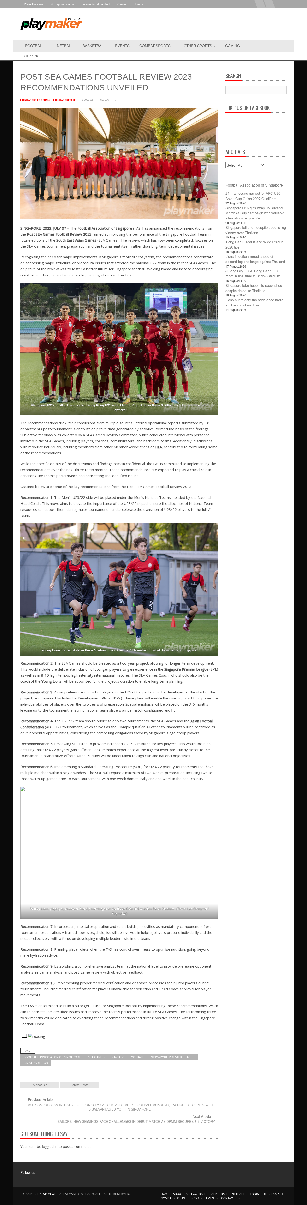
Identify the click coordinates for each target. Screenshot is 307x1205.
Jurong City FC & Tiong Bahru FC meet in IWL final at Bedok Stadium (252, 273)
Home (165, 1194)
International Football (96, 4)
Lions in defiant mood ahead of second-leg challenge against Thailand (255, 259)
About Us (180, 1194)
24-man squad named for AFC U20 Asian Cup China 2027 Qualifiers (252, 196)
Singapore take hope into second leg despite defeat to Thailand (253, 288)
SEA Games (96, 1057)
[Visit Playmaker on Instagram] (36, 1179)
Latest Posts (80, 1084)
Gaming (122, 4)
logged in (49, 1146)
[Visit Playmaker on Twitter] (45, 1179)
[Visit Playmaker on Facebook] (27, 1179)
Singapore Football (62, 4)
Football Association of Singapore (52, 1057)
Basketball (94, 45)
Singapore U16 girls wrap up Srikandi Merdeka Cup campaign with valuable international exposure (254, 213)
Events (139, 4)
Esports (195, 1198)
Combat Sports (155, 45)
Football (35, 45)
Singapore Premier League (173, 1057)
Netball (65, 45)
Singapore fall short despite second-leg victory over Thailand (255, 230)
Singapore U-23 (65, 100)
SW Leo (104, 99)
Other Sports (198, 45)
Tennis (253, 1194)
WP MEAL (49, 1194)
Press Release (33, 4)
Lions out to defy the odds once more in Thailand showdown (254, 302)
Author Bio (40, 1084)
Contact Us (230, 1198)
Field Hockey (272, 1194)
